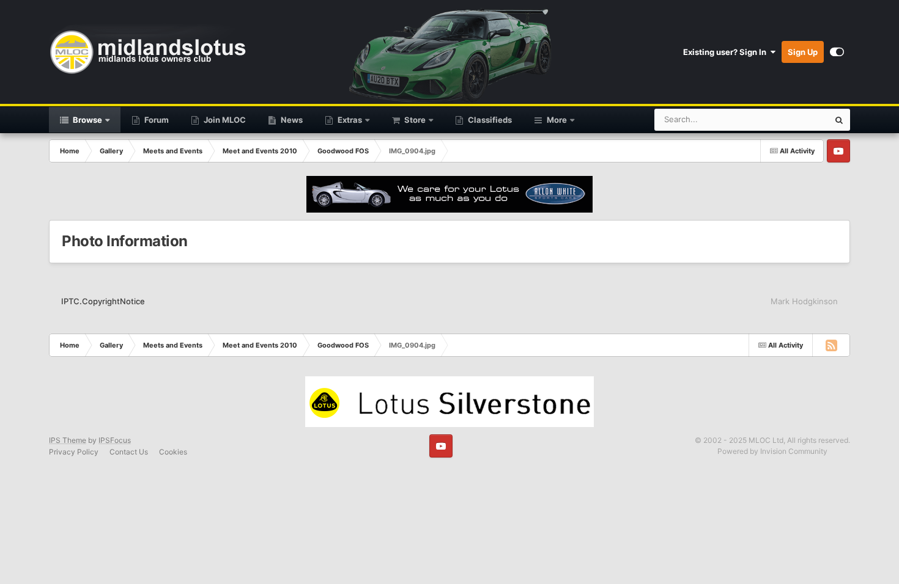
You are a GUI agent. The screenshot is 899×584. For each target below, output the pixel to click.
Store (414, 120)
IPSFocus (114, 440)
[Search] (839, 120)
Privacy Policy (73, 451)
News (291, 120)
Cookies (173, 451)
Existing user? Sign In (726, 52)
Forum (155, 120)
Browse (86, 120)
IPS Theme (67, 440)
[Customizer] (837, 52)
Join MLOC (224, 120)
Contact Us (128, 451)
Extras (349, 120)
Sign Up (803, 52)
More (557, 120)
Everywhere (791, 119)
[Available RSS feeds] (831, 345)
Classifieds (489, 120)
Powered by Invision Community (772, 451)
